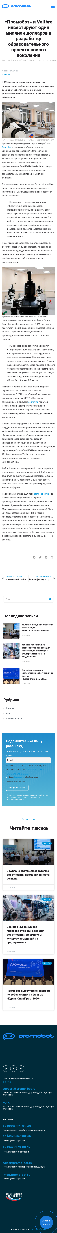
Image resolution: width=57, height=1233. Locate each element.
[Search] (50, 599)
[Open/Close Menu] (52, 6)
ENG (9, 1082)
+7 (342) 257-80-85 (17, 1136)
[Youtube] (21, 1068)
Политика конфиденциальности (18, 1078)
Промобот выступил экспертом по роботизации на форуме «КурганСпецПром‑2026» (28, 994)
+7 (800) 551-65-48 (17, 1126)
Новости (14, 60)
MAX (6, 1102)
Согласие (18, 777)
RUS (4, 1082)
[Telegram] (6, 1068)
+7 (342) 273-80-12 (16, 1147)
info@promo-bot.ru (16, 1174)
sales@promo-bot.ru (17, 1163)
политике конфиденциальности (23, 798)
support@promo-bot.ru (19, 1088)
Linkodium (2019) (38, 1229)
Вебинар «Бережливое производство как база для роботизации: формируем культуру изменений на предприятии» (35, 650)
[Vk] (13, 1068)
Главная (5, 60)
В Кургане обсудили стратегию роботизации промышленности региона (28, 874)
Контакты (8, 1119)
